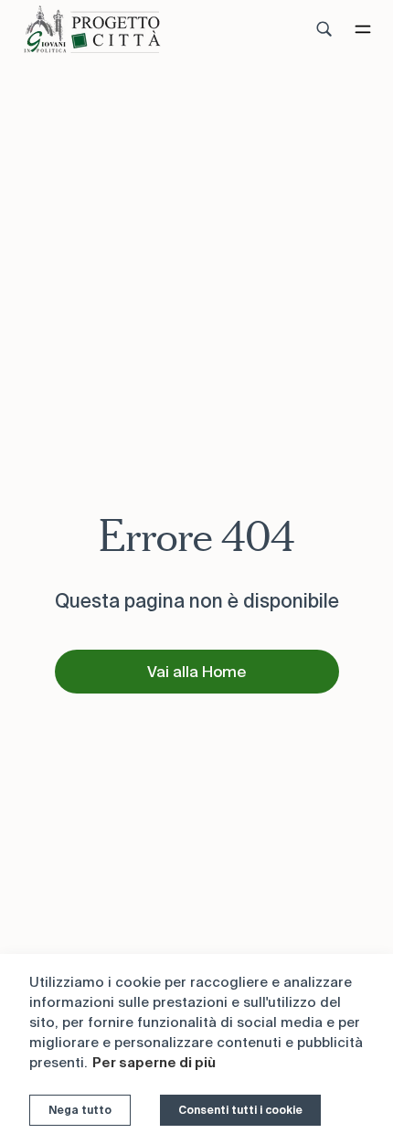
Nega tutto (80, 1110)
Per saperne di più (154, 1062)
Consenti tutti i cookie (240, 1110)
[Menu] (362, 29)
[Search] (324, 29)
